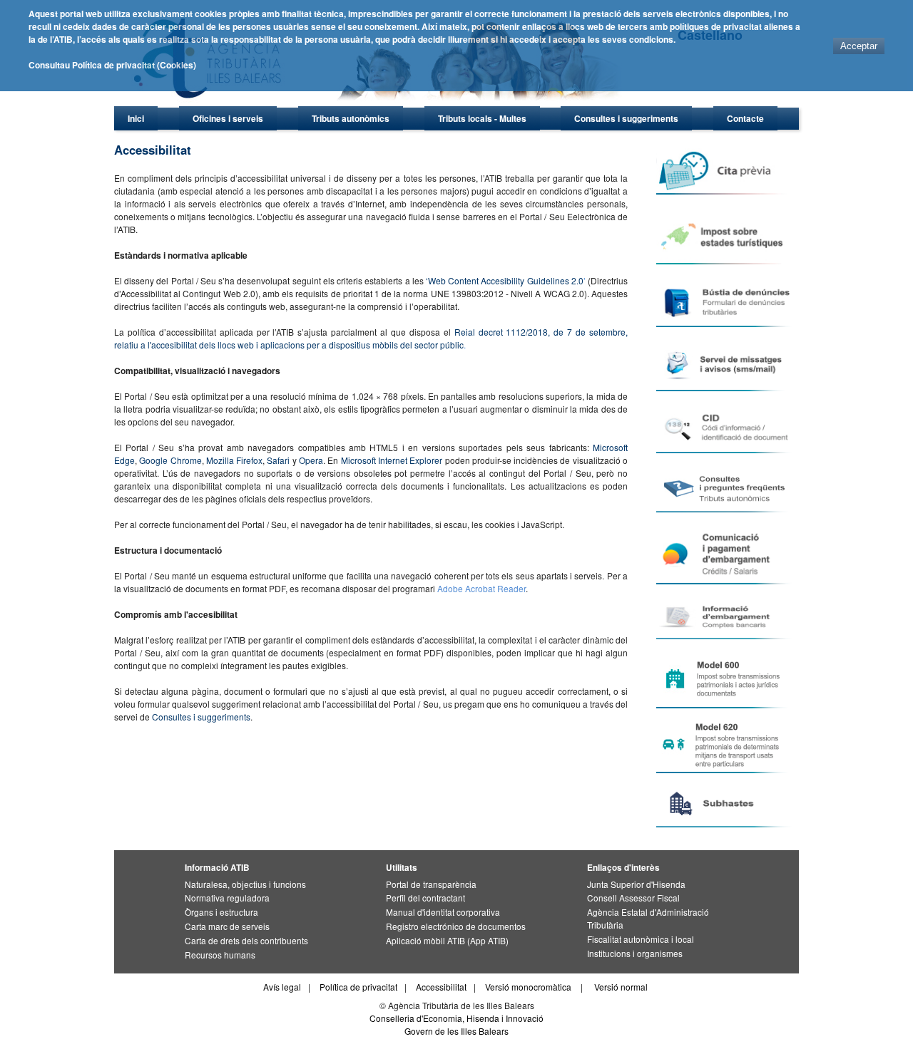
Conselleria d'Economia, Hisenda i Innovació (456, 1018)
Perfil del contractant (425, 898)
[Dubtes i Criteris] (726, 488)
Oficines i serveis (228, 118)
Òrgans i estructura (221, 912)
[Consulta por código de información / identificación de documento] (726, 428)
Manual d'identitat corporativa (443, 912)
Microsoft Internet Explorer (392, 460)
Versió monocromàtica (528, 987)
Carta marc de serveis (227, 926)
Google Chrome (170, 460)
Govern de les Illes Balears (456, 1031)
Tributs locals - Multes (482, 118)
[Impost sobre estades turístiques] (726, 235)
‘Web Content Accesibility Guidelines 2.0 (504, 280)
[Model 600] (726, 679)
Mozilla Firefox (234, 460)
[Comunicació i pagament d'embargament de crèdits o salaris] (726, 554)
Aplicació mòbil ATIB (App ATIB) (447, 940)
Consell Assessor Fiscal (633, 898)
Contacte (745, 118)
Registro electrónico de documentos (456, 926)
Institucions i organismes (635, 953)
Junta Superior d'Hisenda (636, 884)
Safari (278, 460)
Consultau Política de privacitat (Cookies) (112, 64)
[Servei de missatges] (726, 365)
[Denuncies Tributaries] (726, 301)
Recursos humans (220, 955)
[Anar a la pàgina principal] (382, 104)
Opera (311, 460)
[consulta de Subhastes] (726, 803)
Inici (136, 118)
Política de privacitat (358, 987)
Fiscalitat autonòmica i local (640, 939)
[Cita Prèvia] (726, 171)
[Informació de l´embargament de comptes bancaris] (726, 617)
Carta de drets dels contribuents (246, 940)
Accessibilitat (441, 987)
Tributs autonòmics (350, 118)
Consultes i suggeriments (626, 118)
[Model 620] (726, 744)
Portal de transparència (431, 884)
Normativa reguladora (227, 898)
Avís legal (282, 987)
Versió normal (621, 987)
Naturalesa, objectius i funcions (245, 884)
